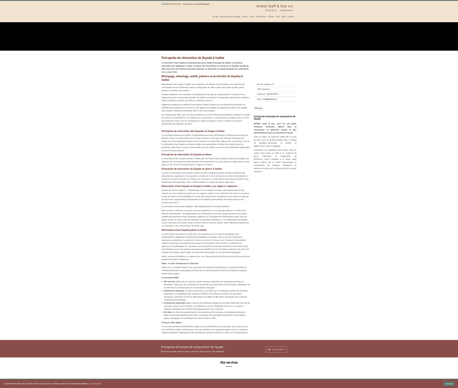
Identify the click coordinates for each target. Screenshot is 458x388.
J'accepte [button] (449, 384)
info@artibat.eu (286, 10)
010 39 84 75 (270, 10)
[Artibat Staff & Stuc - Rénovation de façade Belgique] (186, 4)
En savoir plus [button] (95, 384)
